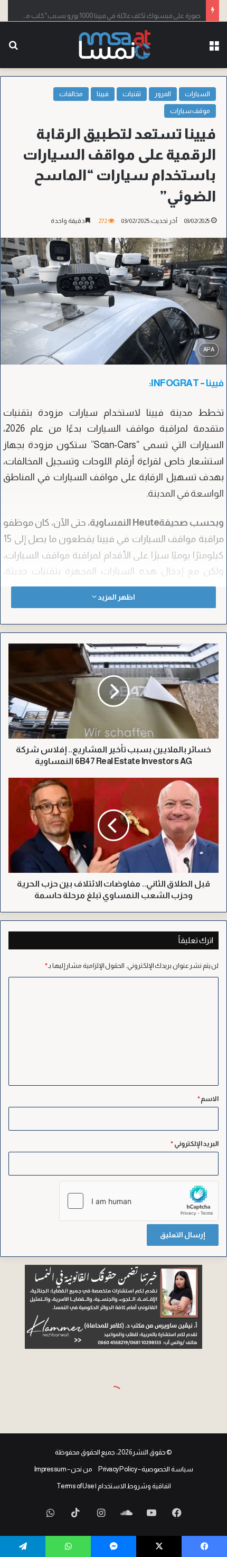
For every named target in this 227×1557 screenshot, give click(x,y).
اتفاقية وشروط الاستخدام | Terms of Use (113, 1486)
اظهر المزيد (115, 597)
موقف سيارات (190, 111)
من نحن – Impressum (63, 1469)
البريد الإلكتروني (195, 1144)
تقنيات (131, 94)
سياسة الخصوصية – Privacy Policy (145, 1469)
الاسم (208, 1099)
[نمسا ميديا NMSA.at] (113, 45)
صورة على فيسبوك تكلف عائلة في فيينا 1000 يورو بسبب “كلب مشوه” (105, 10)
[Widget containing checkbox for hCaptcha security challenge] (139, 1201)
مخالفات (71, 94)
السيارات (197, 94)
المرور (163, 94)
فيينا (103, 94)
